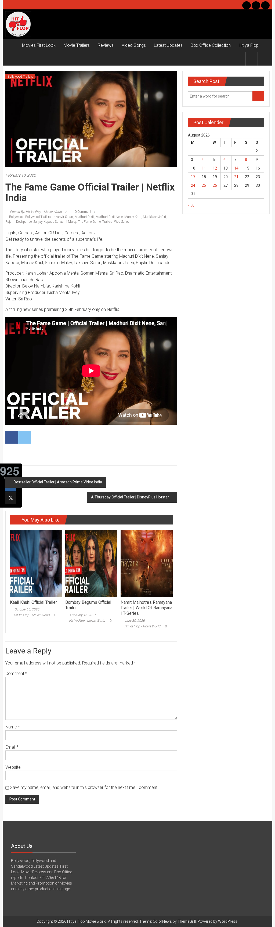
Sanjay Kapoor (43, 222)
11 (204, 168)
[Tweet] (10, 498)
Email (12, 747)
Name (12, 727)
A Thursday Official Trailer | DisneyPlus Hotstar (130, 497)
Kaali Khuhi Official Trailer (33, 602)
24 (193, 185)
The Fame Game (89, 222)
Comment (16, 673)
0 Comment (82, 212)
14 (236, 168)
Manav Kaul (132, 217)
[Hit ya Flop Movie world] (11, 45)
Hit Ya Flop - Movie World (32, 615)
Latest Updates (168, 45)
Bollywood (16, 217)
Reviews (106, 45)
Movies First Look (39, 45)
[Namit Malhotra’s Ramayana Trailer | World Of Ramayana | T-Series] (147, 563)
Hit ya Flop (249, 45)
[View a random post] (264, 59)
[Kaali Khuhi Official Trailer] (36, 563)
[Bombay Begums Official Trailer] (91, 563)
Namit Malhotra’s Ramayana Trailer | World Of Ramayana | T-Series (146, 608)
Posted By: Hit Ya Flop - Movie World (36, 212)
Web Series (121, 222)
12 (215, 168)
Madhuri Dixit (84, 217)
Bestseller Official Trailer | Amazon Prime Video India (58, 482)
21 (236, 177)
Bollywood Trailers (20, 76)
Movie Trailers (77, 45)
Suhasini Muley (65, 222)
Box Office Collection (211, 45)
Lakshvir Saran (62, 217)
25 (204, 185)
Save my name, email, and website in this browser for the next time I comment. (84, 787)
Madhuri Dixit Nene (109, 217)
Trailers (107, 222)
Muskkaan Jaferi (154, 217)
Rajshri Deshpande (18, 222)
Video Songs (134, 45)
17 (193, 177)
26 (215, 185)
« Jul (191, 205)
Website (13, 767)
